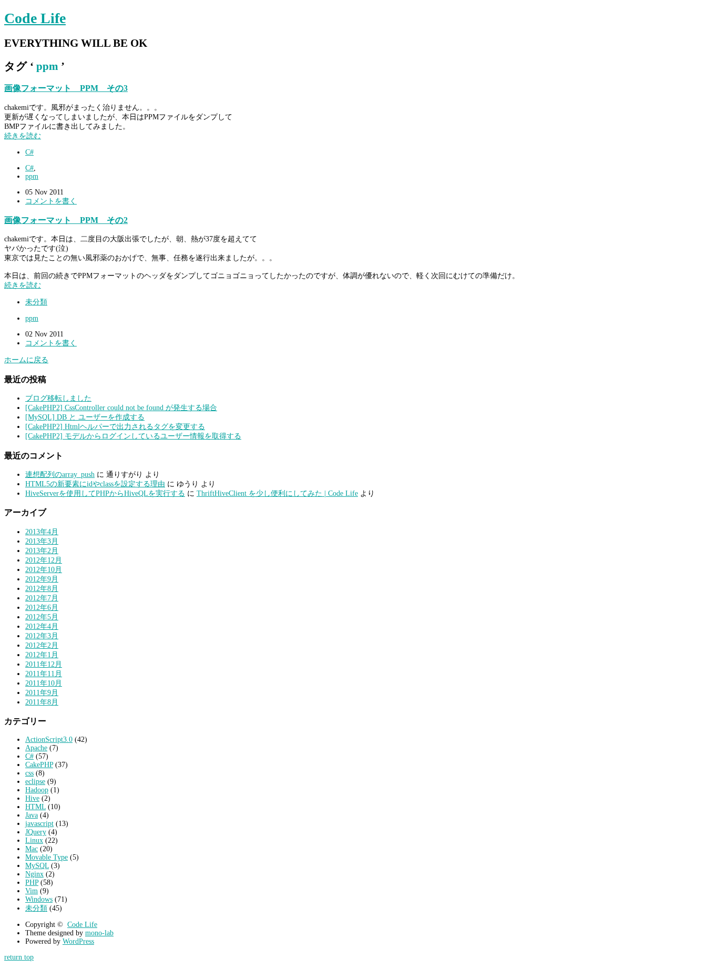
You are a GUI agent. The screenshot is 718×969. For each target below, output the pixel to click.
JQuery (35, 832)
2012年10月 (43, 570)
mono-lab (99, 933)
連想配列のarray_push (60, 474)
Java (31, 815)
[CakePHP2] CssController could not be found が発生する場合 (121, 408)
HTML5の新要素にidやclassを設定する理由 (95, 484)
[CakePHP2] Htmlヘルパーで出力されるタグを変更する (115, 427)
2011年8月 (41, 702)
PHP (31, 882)
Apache (36, 748)
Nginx (34, 874)
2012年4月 (41, 626)
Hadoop (36, 790)
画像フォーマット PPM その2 (66, 220)
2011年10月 (43, 683)
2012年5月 (41, 617)
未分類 (36, 302)
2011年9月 (41, 693)
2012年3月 (41, 636)
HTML (35, 807)
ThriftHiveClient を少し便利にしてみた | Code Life (277, 493)
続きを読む (22, 136)
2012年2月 (41, 645)
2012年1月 (41, 655)
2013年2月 (41, 551)
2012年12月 (43, 560)
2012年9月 (41, 579)
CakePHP (39, 765)
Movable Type (46, 857)
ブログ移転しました (58, 398)
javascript (39, 824)
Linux (34, 840)
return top (19, 957)
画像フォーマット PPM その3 (66, 88)
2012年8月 (41, 589)
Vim (31, 891)
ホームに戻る (26, 360)
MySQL (37, 866)
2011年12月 (43, 664)
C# (29, 152)
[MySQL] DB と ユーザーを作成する (85, 417)
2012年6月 (41, 607)
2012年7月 (41, 598)
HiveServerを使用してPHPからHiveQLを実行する (105, 493)
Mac (31, 849)
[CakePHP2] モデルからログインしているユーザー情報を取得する (133, 436)
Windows (39, 899)
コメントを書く (51, 201)
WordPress (78, 941)
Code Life (35, 18)
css (29, 773)
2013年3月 (41, 541)
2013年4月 (41, 532)
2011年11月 (43, 674)
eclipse (35, 782)
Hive (32, 798)
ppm (31, 176)
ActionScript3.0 (49, 739)
